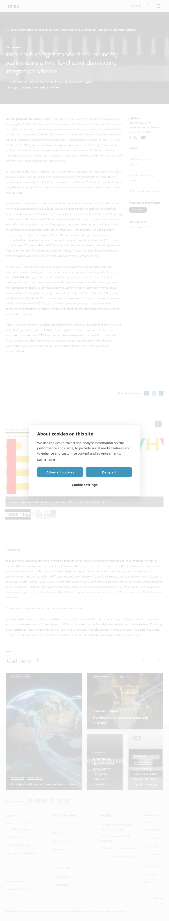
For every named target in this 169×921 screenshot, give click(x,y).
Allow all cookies (60, 472)
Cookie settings (84, 484)
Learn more (46, 459)
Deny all (109, 472)
